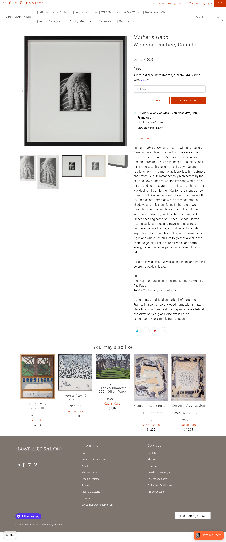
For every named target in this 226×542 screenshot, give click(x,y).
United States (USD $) (164, 3)
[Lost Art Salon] (18, 17)
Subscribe (87, 498)
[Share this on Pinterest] (154, 330)
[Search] (218, 17)
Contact (86, 453)
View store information (150, 127)
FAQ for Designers (157, 478)
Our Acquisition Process (94, 459)
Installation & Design (159, 472)
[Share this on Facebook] (146, 330)
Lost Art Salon (31, 524)
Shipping (152, 459)
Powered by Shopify (51, 524)
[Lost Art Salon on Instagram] (15, 3)
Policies (86, 485)
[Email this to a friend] (163, 330)
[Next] (127, 91)
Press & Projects (91, 478)
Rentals (152, 453)
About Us (86, 466)
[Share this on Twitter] (137, 330)
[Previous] (22, 91)
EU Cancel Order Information (97, 504)
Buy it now (188, 100)
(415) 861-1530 (34, 3)
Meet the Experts (91, 491)
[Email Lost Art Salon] (4, 3)
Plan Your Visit (89, 472)
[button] (51, 21)
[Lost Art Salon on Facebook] (9, 3)
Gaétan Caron (143, 138)
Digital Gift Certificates (160, 485)
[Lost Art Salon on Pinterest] (21, 3)
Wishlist (193, 3)
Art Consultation (156, 491)
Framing (152, 466)
